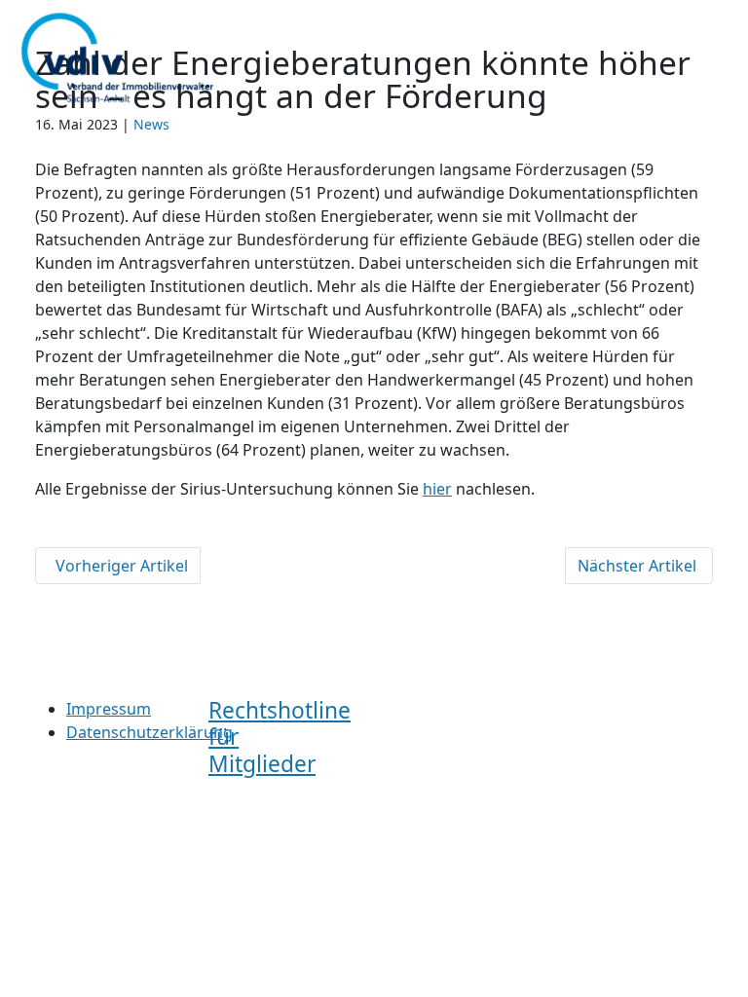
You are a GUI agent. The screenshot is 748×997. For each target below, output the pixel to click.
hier (437, 488)
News (151, 124)
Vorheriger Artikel (118, 565)
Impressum (108, 709)
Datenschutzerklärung (149, 732)
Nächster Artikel (639, 565)
